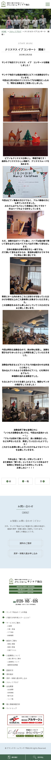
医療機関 (10, 635)
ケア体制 (10, 632)
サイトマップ (11, 708)
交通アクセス (11, 650)
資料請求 (9, 674)
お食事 (9, 626)
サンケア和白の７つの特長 (16, 612)
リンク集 (10, 699)
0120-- (27, 600)
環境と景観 (11, 644)
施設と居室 (11, 647)
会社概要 (9, 686)
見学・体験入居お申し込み (25, 553)
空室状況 (9, 670)
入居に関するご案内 (14, 658)
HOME (3, 31)
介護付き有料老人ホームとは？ (18, 617)
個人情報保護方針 (13, 704)
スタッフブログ (15, 31)
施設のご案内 (11, 640)
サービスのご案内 (13, 622)
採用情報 (10, 692)
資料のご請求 (25, 543)
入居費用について (13, 655)
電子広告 (10, 696)
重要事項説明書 (12, 665)
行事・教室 (11, 629)
